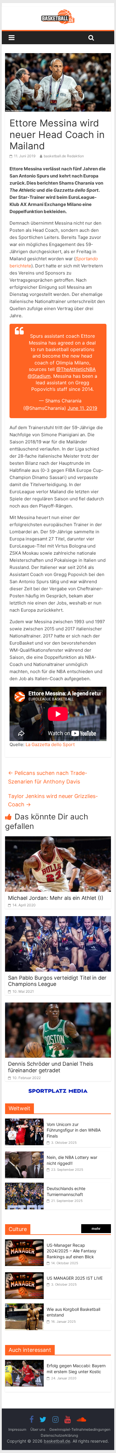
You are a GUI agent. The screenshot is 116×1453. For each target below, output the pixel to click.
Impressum (17, 1429)
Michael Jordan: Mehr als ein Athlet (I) (56, 898)
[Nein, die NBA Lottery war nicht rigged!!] (24, 1154)
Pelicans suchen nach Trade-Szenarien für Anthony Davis (47, 777)
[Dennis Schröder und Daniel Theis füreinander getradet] (58, 1006)
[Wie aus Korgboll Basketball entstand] (24, 1306)
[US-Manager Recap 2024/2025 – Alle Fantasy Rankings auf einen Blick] (24, 1242)
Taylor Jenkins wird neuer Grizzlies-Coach (53, 800)
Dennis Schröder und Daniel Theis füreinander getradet (50, 1067)
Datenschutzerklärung (59, 1435)
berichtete (20, 266)
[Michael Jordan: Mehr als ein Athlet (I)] (58, 840)
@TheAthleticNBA (76, 369)
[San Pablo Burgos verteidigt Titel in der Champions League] (58, 920)
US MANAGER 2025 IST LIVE (75, 1278)
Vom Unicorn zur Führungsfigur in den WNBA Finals (74, 1130)
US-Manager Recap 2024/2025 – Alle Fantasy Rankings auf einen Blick (71, 1251)
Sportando (87, 258)
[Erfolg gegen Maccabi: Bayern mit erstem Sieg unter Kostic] (26, 1362)
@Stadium (39, 376)
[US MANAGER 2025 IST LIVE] (24, 1275)
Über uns (37, 1429)
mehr (96, 1228)
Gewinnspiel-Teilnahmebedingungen (79, 1429)
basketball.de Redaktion (64, 156)
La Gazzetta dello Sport (50, 744)
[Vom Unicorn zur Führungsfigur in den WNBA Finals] (24, 1121)
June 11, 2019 (82, 408)
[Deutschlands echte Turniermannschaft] (24, 1185)
